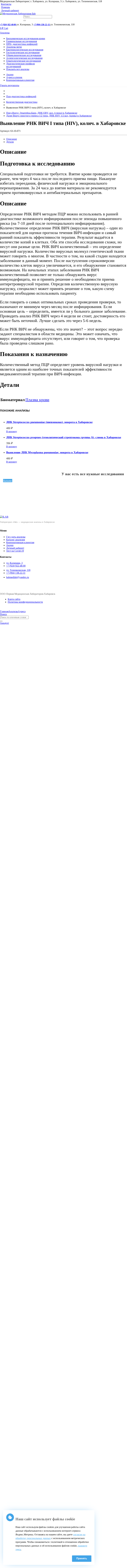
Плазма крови (37, 400)
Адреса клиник (14, 77)
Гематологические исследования (23, 61)
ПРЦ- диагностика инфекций (21, 44)
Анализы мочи (14, 47)
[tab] (66, 139)
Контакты (6, 4)
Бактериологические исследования (24, 49)
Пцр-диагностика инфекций (21, 96)
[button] (9, 85)
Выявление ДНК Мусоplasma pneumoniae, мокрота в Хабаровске (47, 452)
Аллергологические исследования (24, 58)
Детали (10, 141)
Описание (11, 139)
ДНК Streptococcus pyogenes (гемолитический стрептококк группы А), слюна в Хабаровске (63, 437)
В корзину (11, 431)
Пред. (41, 113)
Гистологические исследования (22, 52)
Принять (81, 1558)
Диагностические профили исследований (20, 65)
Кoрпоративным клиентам (20, 80)
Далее (49, 115)
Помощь (5, 7)
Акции (9, 74)
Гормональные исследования (21, 41)
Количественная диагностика (21, 102)
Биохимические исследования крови (25, 38)
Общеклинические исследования (23, 55)
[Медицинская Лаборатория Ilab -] (18, 13)
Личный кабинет (10, 10)
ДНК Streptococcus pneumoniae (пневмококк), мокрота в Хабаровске (49, 422)
